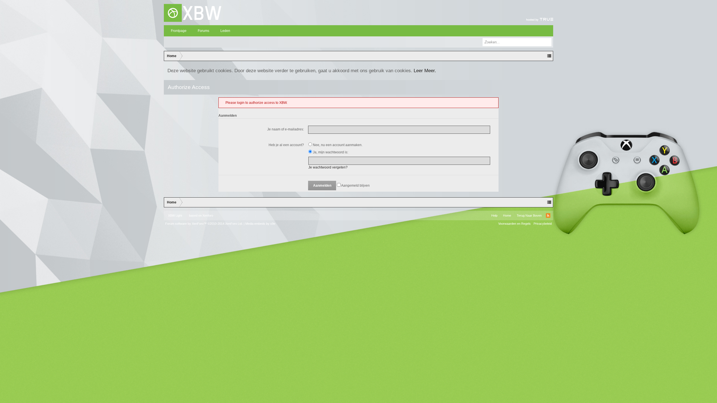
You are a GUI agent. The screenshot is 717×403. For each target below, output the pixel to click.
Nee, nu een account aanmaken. (337, 145)
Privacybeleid (543, 223)
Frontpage (179, 31)
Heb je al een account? (286, 145)
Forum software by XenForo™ (204, 223)
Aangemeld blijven (355, 186)
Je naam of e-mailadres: (285, 129)
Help (494, 215)
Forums (203, 31)
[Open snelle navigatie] (549, 56)
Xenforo (207, 215)
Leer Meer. (425, 70)
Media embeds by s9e (260, 223)
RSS (548, 215)
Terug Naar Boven (529, 215)
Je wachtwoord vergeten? (328, 167)
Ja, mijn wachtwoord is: (330, 152)
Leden (225, 31)
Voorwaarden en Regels (514, 223)
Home (507, 215)
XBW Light (175, 215)
